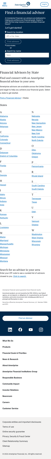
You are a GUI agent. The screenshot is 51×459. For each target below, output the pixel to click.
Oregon (35, 157)
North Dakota (37, 140)
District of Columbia (8, 156)
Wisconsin (36, 241)
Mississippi (5, 254)
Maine (2, 237)
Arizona (3, 123)
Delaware (4, 152)
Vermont (35, 221)
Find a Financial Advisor (10, 98)
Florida (3, 166)
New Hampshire (39, 123)
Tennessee (36, 199)
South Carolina (38, 185)
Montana (4, 261)
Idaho (2, 194)
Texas (34, 202)
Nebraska (36, 116)
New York (36, 133)
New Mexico (37, 130)
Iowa (2, 205)
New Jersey (37, 126)
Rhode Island (37, 176)
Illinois (3, 198)
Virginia (35, 225)
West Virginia (37, 238)
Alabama (4, 116)
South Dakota (38, 189)
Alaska (3, 120)
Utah (34, 212)
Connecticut (5, 143)
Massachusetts (6, 244)
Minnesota (4, 251)
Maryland (4, 240)
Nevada (35, 120)
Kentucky (4, 218)
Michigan (4, 247)
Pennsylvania (37, 166)
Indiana (3, 201)
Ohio (34, 150)
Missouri (4, 258)
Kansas (3, 214)
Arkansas (4, 126)
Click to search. (19, 276)
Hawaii (3, 185)
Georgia (3, 175)
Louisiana (4, 227)
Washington (37, 234)
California (4, 136)
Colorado (4, 139)
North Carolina (38, 137)
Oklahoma (36, 153)
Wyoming (36, 245)
